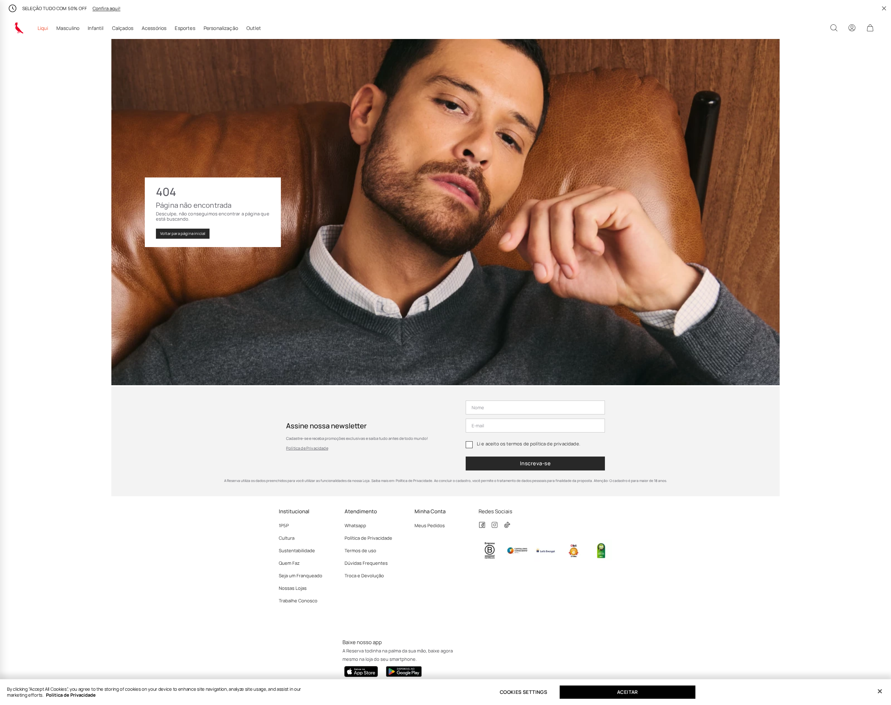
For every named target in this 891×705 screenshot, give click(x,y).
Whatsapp (355, 525)
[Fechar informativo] (884, 8)
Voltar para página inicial (182, 233)
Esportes (185, 28)
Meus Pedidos (430, 525)
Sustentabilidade (297, 550)
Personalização (221, 28)
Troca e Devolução (364, 575)
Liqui (43, 28)
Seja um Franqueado (300, 575)
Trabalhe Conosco (298, 600)
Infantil (95, 28)
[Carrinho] (870, 28)
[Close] (880, 691)
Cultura (286, 538)
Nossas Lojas (293, 588)
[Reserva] (19, 27)
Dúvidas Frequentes (366, 563)
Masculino (67, 28)
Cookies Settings (523, 692)
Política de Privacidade (307, 448)
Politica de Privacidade (71, 695)
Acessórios (154, 28)
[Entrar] (852, 28)
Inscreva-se (535, 463)
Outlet (253, 28)
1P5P (284, 525)
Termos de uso (360, 550)
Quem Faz (289, 563)
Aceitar (627, 692)
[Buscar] (834, 28)
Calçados (122, 28)
